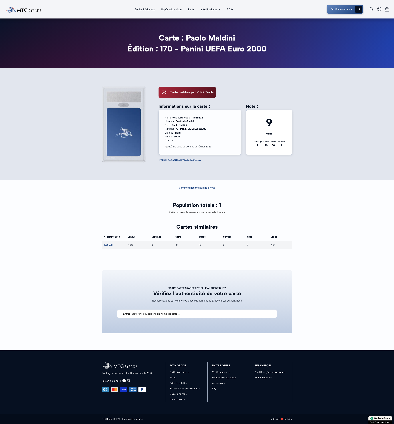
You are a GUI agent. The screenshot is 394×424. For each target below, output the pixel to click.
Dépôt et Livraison (171, 9)
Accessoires (218, 383)
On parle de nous (178, 393)
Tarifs (191, 9)
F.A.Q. (230, 9)
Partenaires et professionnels (185, 388)
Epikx (289, 419)
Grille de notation (178, 383)
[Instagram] (128, 380)
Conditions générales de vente (270, 372)
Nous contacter (178, 399)
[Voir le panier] (387, 9)
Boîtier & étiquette (145, 9)
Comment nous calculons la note (197, 187)
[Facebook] (124, 380)
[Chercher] (371, 9)
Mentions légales (263, 377)
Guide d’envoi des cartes (224, 377)
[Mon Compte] (379, 9)
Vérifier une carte (221, 372)
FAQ (214, 388)
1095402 (108, 244)
